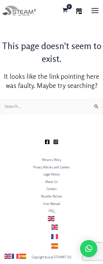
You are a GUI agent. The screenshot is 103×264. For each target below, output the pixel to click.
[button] (88, 248)
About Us (51, 182)
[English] (51, 218)
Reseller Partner (51, 196)
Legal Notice (51, 174)
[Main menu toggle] (95, 10)
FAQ (51, 211)
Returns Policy (51, 160)
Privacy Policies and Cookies (51, 167)
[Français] (54, 236)
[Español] (54, 245)
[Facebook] (47, 141)
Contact (51, 189)
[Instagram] (55, 141)
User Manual (51, 204)
